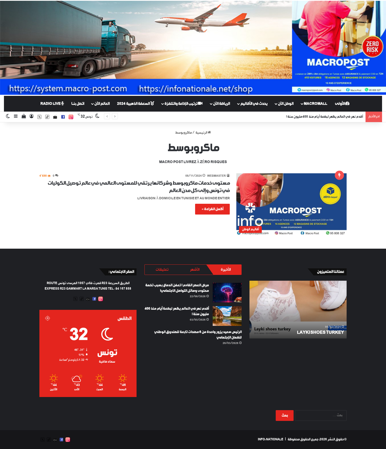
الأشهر (194, 270)
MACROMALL (315, 104)
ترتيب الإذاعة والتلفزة (181, 104)
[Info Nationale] (193, 48)
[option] (298, 309)
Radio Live (50, 104)
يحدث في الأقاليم (253, 104)
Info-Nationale (270, 439)
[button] (291, 204)
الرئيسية (201, 133)
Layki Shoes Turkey (320, 332)
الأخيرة (226, 270)
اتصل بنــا (77, 104)
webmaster (216, 176)
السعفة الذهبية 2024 (133, 104)
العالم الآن (101, 104)
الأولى (340, 104)
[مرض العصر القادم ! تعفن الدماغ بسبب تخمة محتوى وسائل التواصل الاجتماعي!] (227, 292)
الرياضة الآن (221, 104)
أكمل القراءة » (212, 209)
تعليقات (161, 270)
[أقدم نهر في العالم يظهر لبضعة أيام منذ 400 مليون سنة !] (227, 316)
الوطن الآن (285, 104)
